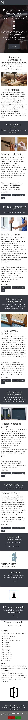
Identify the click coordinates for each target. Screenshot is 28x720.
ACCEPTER (18, 717)
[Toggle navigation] (25, 2)
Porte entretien (6, 652)
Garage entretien (6, 658)
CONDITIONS (8, 705)
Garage (22, 195)
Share (23, 705)
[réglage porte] (2, 3)
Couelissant (15, 195)
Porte (3, 195)
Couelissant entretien (8, 656)
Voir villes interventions (14, 546)
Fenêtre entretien (6, 654)
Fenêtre (8, 195)
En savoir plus (11, 717)
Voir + (14, 581)
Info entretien (5, 660)
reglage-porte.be (16, 708)
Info (3, 198)
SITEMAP (16, 705)
